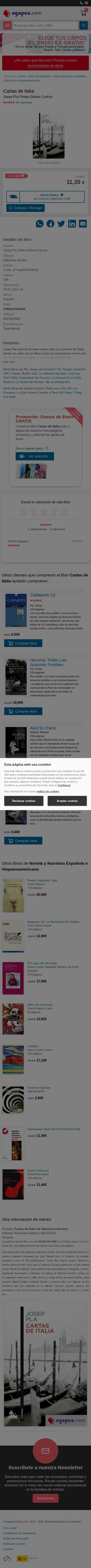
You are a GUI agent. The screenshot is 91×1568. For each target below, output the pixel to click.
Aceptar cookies (67, 800)
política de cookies (48, 791)
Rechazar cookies (23, 800)
